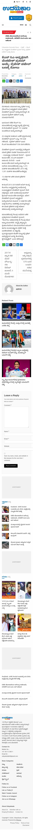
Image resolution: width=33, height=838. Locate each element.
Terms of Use (25, 823)
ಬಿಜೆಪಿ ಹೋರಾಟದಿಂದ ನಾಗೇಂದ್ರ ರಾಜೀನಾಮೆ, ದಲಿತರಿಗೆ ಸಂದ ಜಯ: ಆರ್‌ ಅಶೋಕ (16, 38)
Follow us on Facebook (9, 788)
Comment (7, 406)
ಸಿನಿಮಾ (4, 770)
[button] (3, 25)
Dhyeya (18, 820)
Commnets (28, 74)
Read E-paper (17, 18)
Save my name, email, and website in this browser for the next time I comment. (16, 458)
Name (6, 432)
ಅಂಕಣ (4, 776)
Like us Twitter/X (7, 790)
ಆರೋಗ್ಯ (19, 776)
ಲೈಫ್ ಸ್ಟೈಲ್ (5, 779)
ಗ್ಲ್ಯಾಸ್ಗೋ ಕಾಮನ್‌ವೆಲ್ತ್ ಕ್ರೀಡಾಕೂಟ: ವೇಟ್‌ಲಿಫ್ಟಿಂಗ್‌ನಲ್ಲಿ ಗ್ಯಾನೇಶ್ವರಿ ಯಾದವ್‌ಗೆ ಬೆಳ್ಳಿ (15, 382)
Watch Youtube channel (9, 793)
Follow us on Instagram (9, 796)
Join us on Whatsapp (8, 799)
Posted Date (5, 74)
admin (20, 76)
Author (20, 74)
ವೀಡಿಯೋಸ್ (5, 773)
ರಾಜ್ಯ (3, 765)
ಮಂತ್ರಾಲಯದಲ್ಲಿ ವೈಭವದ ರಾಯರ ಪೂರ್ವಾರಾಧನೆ (16, 693)
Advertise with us (15, 810)
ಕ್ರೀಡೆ (13, 76)
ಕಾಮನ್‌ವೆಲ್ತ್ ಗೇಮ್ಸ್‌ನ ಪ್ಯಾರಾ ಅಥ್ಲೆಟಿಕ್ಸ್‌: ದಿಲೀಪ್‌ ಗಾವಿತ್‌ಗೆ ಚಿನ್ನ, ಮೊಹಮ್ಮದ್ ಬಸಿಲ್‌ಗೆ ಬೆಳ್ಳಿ (15, 353)
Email (6, 439)
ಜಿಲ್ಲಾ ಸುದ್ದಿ (5, 768)
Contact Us (19, 812)
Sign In (18, 2)
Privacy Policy (14, 823)
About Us (5, 810)
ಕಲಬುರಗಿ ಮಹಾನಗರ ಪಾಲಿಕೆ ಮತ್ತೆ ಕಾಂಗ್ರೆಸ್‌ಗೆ (14, 699)
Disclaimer (26, 826)
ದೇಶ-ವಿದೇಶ (20, 768)
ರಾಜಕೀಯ (19, 765)
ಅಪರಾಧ (19, 773)
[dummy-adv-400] (16, 488)
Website (6, 446)
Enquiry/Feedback (8, 812)
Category (14, 74)
